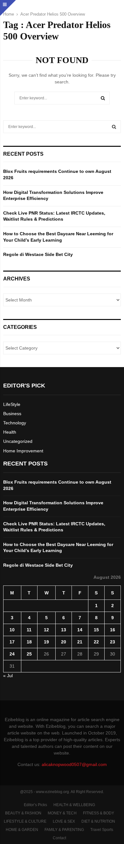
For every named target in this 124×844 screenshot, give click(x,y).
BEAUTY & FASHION (23, 813)
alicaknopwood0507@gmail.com (74, 764)
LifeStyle (11, 404)
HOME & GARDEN (22, 829)
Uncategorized (17, 441)
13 (63, 629)
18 (29, 641)
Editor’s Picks (35, 805)
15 (96, 629)
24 (12, 653)
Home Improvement (23, 450)
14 (79, 629)
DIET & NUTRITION (98, 821)
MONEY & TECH (62, 813)
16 (112, 629)
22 (96, 641)
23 (112, 641)
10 (12, 629)
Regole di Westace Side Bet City (38, 254)
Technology (14, 422)
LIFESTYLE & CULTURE (25, 821)
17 (12, 641)
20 (63, 641)
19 (46, 641)
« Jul (8, 675)
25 (29, 653)
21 (79, 641)
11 (29, 629)
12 (46, 629)
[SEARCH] (114, 126)
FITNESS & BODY (98, 813)
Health (9, 432)
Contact (59, 838)
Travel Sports (101, 829)
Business (12, 413)
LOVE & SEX (64, 821)
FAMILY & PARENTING (64, 829)
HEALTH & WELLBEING (74, 805)
